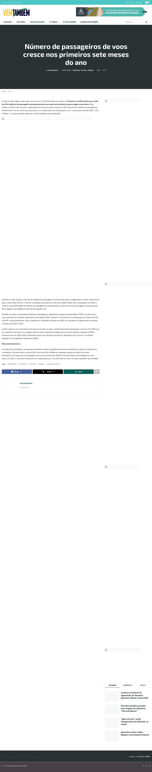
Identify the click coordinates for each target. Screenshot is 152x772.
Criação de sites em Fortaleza (17, 766)
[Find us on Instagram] (129, 2)
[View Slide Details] (113, 11)
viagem (41, 364)
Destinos (21, 22)
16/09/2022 (66, 70)
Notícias (8, 22)
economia (23, 364)
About (4, 757)
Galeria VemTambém (89, 22)
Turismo (84, 70)
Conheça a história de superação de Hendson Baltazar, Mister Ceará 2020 (134, 695)
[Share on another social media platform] (97, 371)
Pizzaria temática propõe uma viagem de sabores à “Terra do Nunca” (133, 708)
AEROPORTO (12, 364)
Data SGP (36, 757)
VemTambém (53, 70)
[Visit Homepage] (16, 11)
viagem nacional (53, 364)
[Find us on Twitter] (133, 2)
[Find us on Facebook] (126, 2)
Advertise (12, 757)
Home (4, 91)
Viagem (91, 70)
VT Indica (54, 22)
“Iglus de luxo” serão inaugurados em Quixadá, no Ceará (134, 721)
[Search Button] (146, 22)
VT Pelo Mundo (69, 22)
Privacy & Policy (24, 757)
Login (140, 2)
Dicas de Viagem (37, 22)
